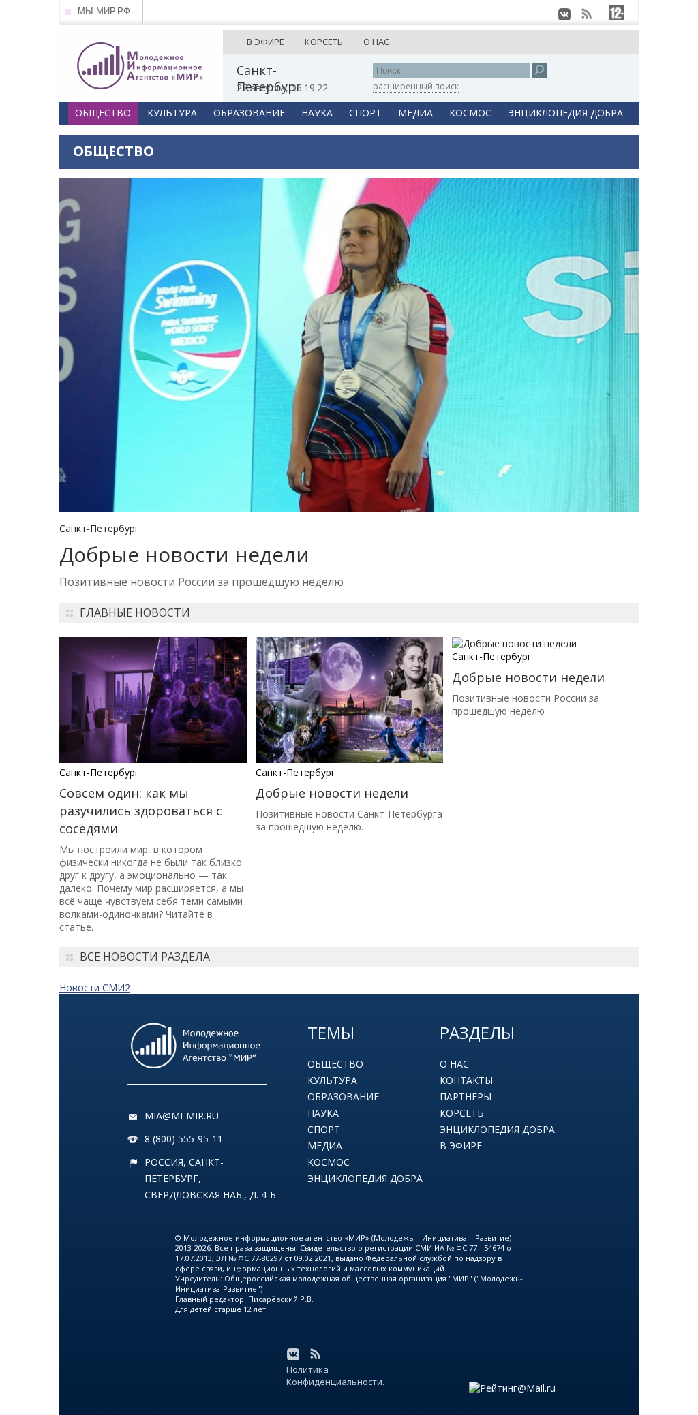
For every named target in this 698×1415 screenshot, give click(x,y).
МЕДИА (415, 112)
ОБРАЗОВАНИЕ (249, 112)
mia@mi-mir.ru (182, 1115)
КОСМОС (470, 112)
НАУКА (317, 112)
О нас (454, 1063)
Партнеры (465, 1096)
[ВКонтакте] (564, 14)
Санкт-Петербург (99, 528)
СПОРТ (365, 112)
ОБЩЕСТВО (103, 112)
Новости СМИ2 (94, 987)
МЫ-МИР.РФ (104, 11)
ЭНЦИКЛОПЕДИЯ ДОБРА (565, 112)
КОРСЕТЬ (324, 41)
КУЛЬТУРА (172, 112)
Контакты (466, 1080)
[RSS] (586, 14)
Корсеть (462, 1112)
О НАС (376, 41)
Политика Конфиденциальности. (335, 1375)
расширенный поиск (416, 86)
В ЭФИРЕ (265, 41)
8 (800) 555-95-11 (184, 1138)
